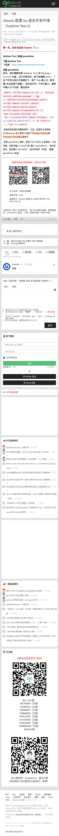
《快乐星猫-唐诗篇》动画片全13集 (20, 631)
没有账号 (45, 280)
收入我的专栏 (15, 230)
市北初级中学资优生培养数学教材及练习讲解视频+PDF (28, 486)
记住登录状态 (11, 357)
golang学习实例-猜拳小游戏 (17, 595)
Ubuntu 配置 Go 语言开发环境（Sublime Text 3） (29, 200)
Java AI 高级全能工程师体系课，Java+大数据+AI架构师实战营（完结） (31, 496)
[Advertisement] (24, 416)
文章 (14, 13)
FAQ (14, 794)
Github (38, 794)
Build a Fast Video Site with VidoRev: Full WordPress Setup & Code (31, 465)
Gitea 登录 (30, 382)
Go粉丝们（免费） (40, 781)
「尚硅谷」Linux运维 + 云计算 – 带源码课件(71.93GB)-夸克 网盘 (31, 611)
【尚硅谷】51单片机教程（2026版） (21, 503)
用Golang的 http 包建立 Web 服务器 (27, 240)
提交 (50, 325)
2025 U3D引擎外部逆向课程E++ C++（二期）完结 (26, 622)
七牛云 (8, 817)
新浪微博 (47, 794)
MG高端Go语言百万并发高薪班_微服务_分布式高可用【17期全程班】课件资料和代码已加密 (31, 638)
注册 (14, 367)
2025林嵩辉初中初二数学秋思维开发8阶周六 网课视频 (28, 472)
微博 (15, 219)
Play (8, 797)
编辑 (6, 286)
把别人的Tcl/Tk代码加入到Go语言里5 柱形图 (24, 591)
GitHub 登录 (30, 376)
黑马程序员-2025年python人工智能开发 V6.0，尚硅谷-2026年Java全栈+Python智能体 (31, 509)
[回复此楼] (54, 264)
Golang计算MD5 (18, 243)
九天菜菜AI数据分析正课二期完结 (19, 618)
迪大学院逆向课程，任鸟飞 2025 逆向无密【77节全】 (28, 452)
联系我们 (27, 797)
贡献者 (22, 794)
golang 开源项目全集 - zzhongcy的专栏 (22, 600)
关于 (7, 794)
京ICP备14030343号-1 (14, 831)
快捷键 (51, 252)
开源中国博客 (25, 191)
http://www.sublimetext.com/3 (28, 64)
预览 (14, 286)
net (39, 252)
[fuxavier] (6, 266)
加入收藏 (7, 219)
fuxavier (15, 264)
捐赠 (36, 797)
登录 (28, 280)
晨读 (30, 794)
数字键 (28, 252)
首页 (6, 13)
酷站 (43, 797)
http (16, 252)
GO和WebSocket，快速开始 (17, 447)
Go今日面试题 (12, 392)
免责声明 (17, 797)
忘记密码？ (51, 367)
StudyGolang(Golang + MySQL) (29, 814)
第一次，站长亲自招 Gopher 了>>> (21, 47)
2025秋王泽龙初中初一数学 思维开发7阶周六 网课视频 (28, 479)
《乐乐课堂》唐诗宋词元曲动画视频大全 (22, 627)
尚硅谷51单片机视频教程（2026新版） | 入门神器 (26, 459)
